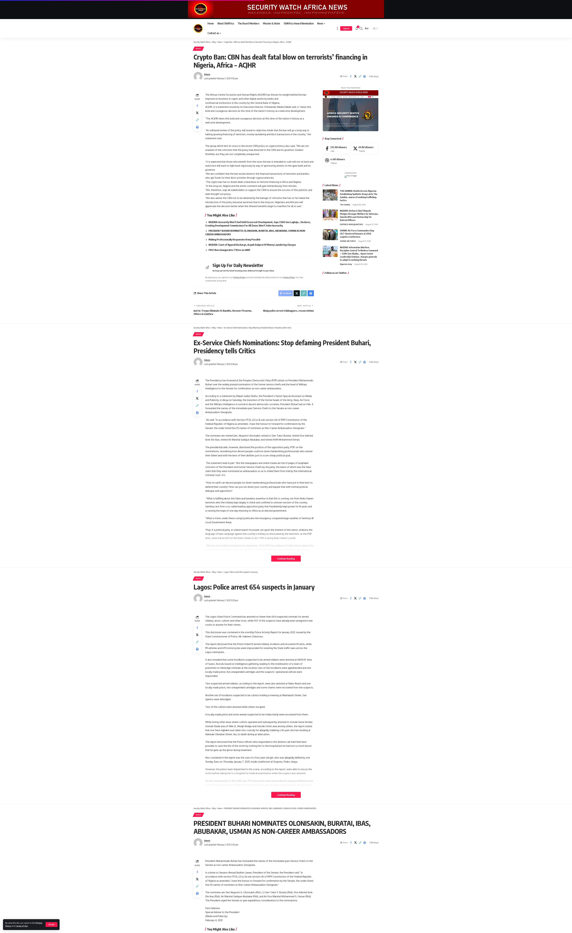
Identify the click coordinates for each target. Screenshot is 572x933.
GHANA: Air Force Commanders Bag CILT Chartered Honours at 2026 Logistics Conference (357, 233)
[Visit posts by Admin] (198, 76)
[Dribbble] (336, 160)
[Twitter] (364, 148)
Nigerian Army (346, 264)
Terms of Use (21, 926)
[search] (361, 28)
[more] (337, 28)
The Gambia (345, 204)
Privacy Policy (289, 277)
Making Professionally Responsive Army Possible (235, 239)
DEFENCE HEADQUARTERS (351, 224)
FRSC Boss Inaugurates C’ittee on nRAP (229, 249)
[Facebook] (336, 148)
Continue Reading (286, 558)
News (198, 48)
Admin (207, 74)
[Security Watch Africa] (198, 28)
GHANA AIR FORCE (348, 241)
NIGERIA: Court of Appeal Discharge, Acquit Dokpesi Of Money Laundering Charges (252, 244)
